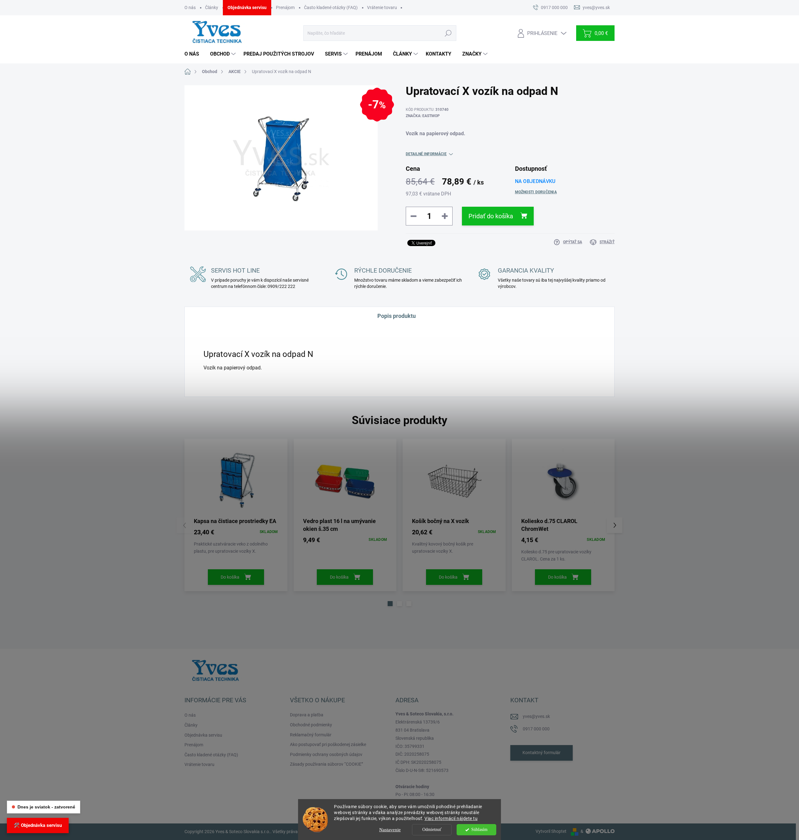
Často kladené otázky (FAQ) (331, 7)
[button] (390, 603)
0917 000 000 (536, 728)
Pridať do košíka (490, 216)
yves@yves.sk (536, 716)
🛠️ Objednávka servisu (38, 825)
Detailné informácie (426, 154)
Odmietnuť (432, 829)
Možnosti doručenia (536, 192)
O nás (190, 7)
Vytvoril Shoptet (551, 831)
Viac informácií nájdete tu (451, 818)
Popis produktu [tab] (396, 316)
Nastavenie (390, 829)
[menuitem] (194, 54)
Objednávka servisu (247, 7)
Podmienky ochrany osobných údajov (326, 754)
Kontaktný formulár (541, 752)
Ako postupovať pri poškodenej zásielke (328, 744)
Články (211, 7)
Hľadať (448, 33)
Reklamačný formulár (310, 734)
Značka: (423, 116)
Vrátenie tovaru (382, 7)
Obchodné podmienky (311, 724)
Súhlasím (479, 829)
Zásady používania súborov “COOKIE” (326, 764)
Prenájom (285, 7)
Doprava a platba (306, 714)
